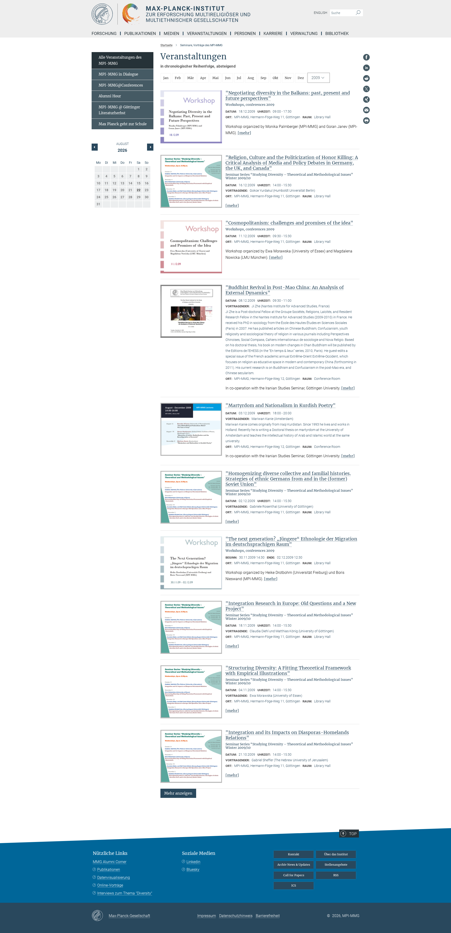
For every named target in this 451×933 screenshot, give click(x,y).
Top (353, 833)
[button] (178, 793)
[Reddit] (366, 78)
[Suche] (358, 13)
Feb (178, 78)
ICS (293, 885)
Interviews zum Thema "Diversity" (124, 893)
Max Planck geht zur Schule (123, 124)
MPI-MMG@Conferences (121, 85)
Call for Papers (293, 875)
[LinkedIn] (366, 67)
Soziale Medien (198, 853)
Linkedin (193, 862)
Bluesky (193, 869)
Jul (239, 78)
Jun (227, 78)
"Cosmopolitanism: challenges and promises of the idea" (289, 223)
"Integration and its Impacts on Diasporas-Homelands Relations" (287, 735)
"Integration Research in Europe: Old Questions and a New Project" (291, 606)
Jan (165, 78)
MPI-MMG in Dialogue (118, 74)
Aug (251, 78)
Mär (190, 78)
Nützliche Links (110, 853)
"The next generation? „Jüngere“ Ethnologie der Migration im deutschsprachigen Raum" (291, 541)
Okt (275, 78)
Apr (203, 78)
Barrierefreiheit (268, 916)
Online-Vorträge (110, 885)
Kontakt (293, 854)
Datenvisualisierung (113, 877)
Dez (301, 78)
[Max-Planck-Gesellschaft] (100, 916)
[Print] (366, 120)
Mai (215, 78)
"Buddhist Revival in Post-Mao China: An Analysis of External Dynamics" (285, 290)
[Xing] (366, 99)
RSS (335, 875)
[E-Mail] (366, 110)
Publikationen (108, 869)
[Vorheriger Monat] (150, 147)
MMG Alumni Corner (109, 862)
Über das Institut (336, 854)
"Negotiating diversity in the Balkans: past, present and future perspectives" (288, 95)
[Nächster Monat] (95, 147)
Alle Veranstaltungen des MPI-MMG (120, 60)
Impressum (206, 916)
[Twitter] (366, 88)
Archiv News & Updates (293, 864)
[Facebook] (366, 57)
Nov (288, 78)
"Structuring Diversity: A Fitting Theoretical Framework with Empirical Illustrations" (288, 670)
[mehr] (244, 132)
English (320, 13)
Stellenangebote (336, 864)
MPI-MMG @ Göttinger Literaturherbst (119, 110)
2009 (315, 78)
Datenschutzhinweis (236, 916)
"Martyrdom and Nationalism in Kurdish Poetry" (281, 405)
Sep (263, 78)
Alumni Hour (110, 96)
